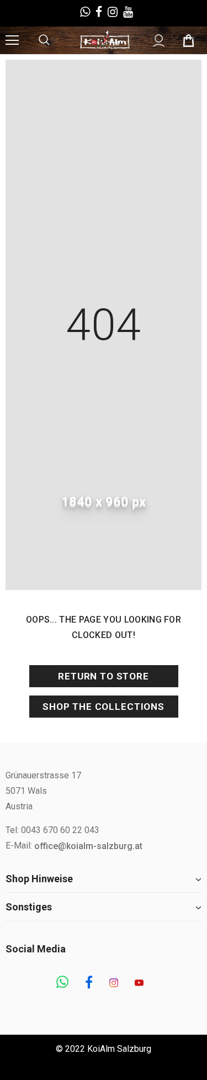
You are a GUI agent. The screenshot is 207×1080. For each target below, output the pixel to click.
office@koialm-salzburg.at (88, 846)
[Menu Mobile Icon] (12, 40)
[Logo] (105, 40)
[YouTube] (139, 983)
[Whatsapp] (62, 983)
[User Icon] (159, 40)
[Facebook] (89, 983)
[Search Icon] (55, 40)
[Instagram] (113, 983)
